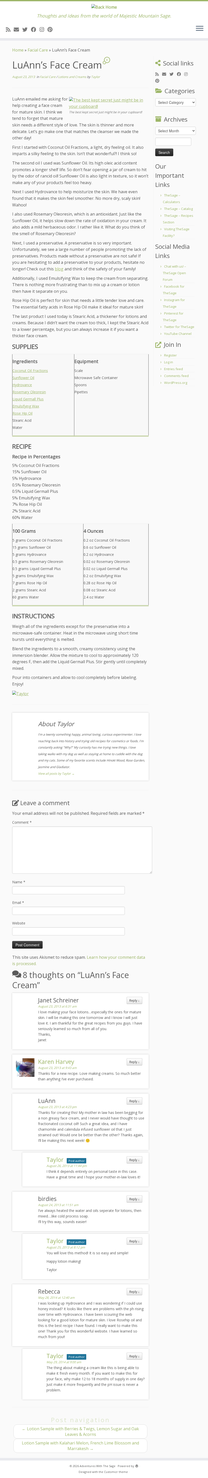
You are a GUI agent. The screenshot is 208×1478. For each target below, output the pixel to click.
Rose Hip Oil (22, 413)
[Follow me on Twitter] (26, 29)
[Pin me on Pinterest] (51, 29)
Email (18, 902)
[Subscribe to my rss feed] (10, 29)
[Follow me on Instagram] (43, 29)
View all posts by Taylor (56, 773)
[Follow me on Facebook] (35, 29)
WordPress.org (175, 382)
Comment (22, 822)
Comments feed (176, 375)
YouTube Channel (178, 333)
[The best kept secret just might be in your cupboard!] (108, 103)
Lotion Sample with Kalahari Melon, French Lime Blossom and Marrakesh (80, 1445)
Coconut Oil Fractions (30, 370)
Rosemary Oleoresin (29, 391)
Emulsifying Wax (25, 406)
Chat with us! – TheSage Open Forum (174, 273)
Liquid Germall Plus (28, 399)
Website (18, 923)
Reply (134, 1000)
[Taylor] (20, 693)
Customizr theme (116, 1472)
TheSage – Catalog (178, 208)
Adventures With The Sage (97, 1466)
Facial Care (38, 50)
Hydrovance (22, 384)
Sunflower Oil (23, 377)
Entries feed (173, 369)
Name (18, 882)
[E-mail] (18, 29)
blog (59, 269)
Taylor (95, 77)
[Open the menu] (199, 29)
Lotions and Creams (72, 77)
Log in (168, 362)
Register (170, 355)
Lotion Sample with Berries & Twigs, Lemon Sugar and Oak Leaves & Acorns (80, 1431)
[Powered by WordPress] (136, 1465)
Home (18, 50)
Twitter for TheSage (179, 326)
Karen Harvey (56, 1062)
